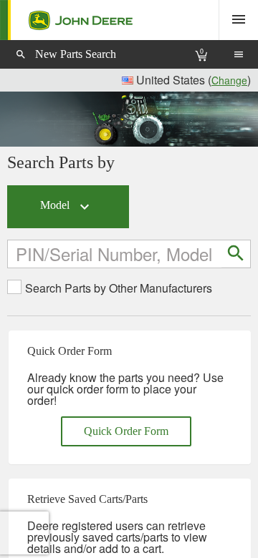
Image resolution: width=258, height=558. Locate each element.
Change (229, 80)
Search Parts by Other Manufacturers (118, 288)
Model (66, 206)
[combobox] (115, 253)
